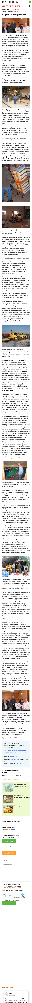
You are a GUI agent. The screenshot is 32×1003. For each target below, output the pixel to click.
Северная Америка (7, 11)
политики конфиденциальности (12, 887)
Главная (4, 9)
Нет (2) (19, 775)
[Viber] (12, 829)
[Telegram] (9, 829)
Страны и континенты (13, 9)
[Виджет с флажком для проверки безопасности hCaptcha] (13, 896)
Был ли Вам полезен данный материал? (10, 771)
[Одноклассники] (7, 829)
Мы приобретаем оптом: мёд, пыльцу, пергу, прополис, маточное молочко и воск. (15, 752)
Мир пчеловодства (11, 6)
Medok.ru (18, 763)
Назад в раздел (10, 846)
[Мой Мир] (14, 829)
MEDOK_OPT (13, 756)
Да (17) (5, 775)
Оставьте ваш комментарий (10, 779)
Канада (16, 11)
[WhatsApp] (5, 829)
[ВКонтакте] (3, 829)
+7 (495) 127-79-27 (14, 759)
